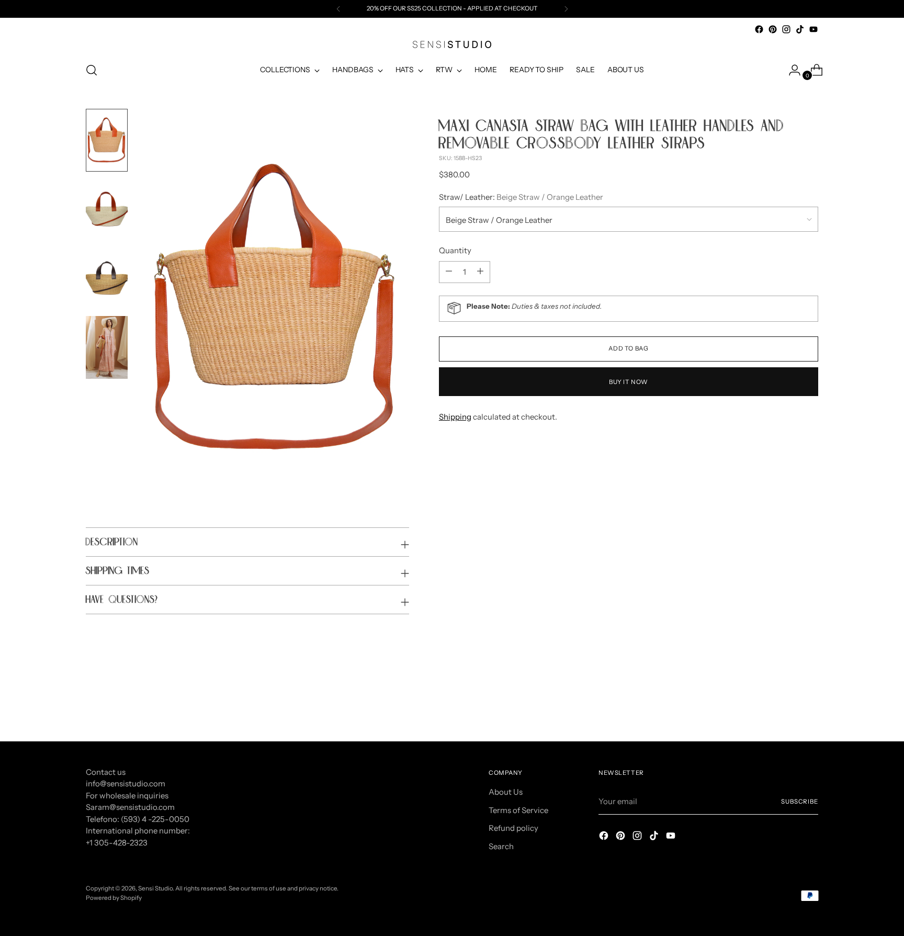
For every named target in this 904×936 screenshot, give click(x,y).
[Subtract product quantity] (480, 271)
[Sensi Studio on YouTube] (813, 29)
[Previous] (338, 9)
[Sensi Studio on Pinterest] (772, 29)
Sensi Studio (155, 888)
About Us (506, 792)
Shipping (455, 416)
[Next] (566, 9)
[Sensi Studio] (452, 44)
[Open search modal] (91, 70)
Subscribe (799, 801)
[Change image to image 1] (107, 140)
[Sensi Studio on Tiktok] (800, 29)
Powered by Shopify (114, 897)
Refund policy (513, 828)
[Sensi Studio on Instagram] (786, 29)
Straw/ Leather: (521, 196)
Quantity (455, 250)
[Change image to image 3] (107, 278)
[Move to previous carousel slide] (785, 705)
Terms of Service (518, 810)
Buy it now (628, 381)
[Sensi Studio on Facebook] (759, 29)
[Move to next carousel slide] (809, 705)
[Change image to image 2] (107, 209)
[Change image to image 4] (107, 347)
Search (501, 846)
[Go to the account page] (790, 70)
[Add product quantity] (448, 271)
